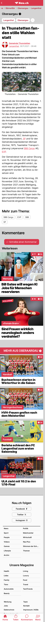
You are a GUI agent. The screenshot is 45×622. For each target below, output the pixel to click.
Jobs (6, 606)
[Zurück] (1, 3)
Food (25, 580)
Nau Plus (26, 542)
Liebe (6, 576)
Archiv (6, 555)
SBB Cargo (29, 148)
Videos (7, 542)
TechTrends (28, 589)
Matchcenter (28, 533)
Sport (6, 533)
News (6, 528)
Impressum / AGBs (31, 610)
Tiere (6, 584)
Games (7, 546)
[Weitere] (33, 20)
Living (25, 571)
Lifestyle (7, 551)
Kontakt (26, 606)
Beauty (6, 593)
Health (6, 571)
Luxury (26, 576)
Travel (25, 584)
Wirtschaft (27, 537)
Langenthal (36, 8)
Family (6, 580)
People (6, 537)
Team (25, 602)
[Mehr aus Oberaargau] (21, 350)
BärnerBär (10, 8)
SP (24, 138)
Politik (25, 528)
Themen (26, 551)
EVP (4, 151)
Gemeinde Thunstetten (19, 43)
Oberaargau (23, 8)
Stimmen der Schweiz (32, 546)
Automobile (8, 589)
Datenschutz (9, 610)
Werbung (7, 602)
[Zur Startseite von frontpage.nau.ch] (21, 3)
